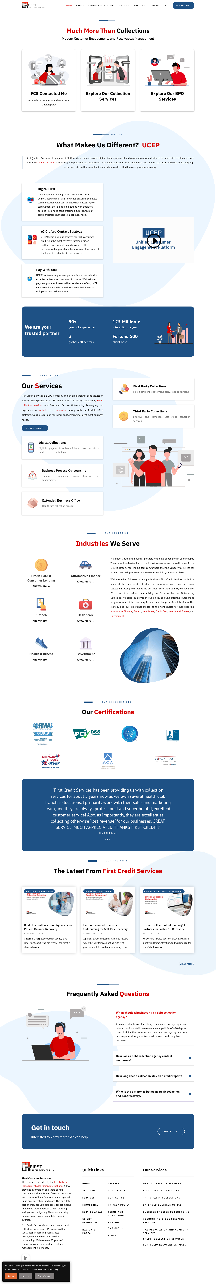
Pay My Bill (183, 5)
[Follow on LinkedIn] (26, 1258)
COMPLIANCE (116, 1190)
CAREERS (114, 1183)
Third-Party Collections (161, 1197)
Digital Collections (101, 5)
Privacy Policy (119, 1204)
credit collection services (163, 1238)
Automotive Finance (121, 611)
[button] (105, 839)
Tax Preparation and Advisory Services (165, 1231)
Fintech (137, 611)
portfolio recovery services (53, 410)
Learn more (34, 428)
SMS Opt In (116, 1228)
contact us (116, 1197)
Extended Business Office (162, 1204)
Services (123, 5)
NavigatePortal (89, 1231)
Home (69, 5)
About (80, 5)
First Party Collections (161, 1190)
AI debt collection (45, 162)
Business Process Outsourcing (166, 1212)
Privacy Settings (44, 1276)
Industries (140, 5)
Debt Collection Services (162, 1183)
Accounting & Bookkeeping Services (163, 1221)
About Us (89, 1190)
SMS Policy (116, 1222)
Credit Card (161, 611)
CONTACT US (171, 1131)
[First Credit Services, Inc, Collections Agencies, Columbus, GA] (173, 733)
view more (187, 963)
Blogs (112, 1235)
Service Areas (92, 1212)
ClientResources (90, 1221)
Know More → (41, 586)
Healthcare (148, 611)
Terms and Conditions (116, 1214)
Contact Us (158, 5)
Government (117, 615)
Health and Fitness (179, 611)
